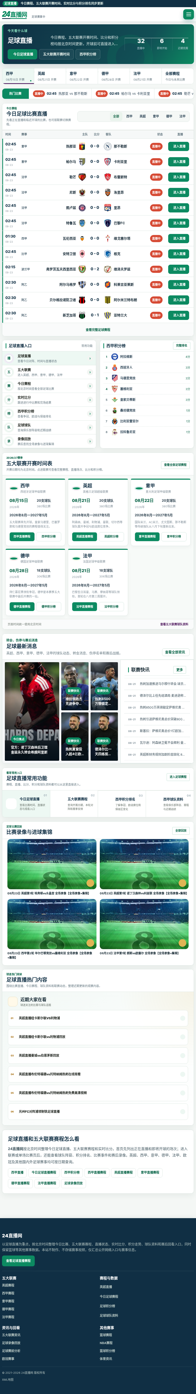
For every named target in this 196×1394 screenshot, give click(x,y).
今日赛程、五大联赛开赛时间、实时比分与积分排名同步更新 (53, 3)
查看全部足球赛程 (175, 465)
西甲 (129, 116)
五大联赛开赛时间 (56, 54)
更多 (179, 670)
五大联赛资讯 (11, 1335)
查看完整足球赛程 (98, 330)
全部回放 (181, 830)
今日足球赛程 (109, 1297)
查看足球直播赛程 (18, 1261)
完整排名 (181, 345)
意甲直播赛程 (147, 536)
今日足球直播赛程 (44, 1172)
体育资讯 (106, 1359)
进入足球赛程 (178, 777)
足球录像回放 (73, 1183)
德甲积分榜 (49, 606)
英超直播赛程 (84, 536)
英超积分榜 (111, 536)
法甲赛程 (8, 1317)
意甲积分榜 (174, 536)
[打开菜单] (188, 14)
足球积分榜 (107, 1306)
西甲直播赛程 (22, 536)
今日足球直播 (23, 54)
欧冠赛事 (8, 1359)
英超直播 (106, 1287)
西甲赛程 (8, 1293)
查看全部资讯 (175, 652)
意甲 (156, 116)
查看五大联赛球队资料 (174, 624)
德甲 (169, 116)
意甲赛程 (8, 1301)
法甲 (182, 116)
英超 (143, 116)
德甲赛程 (8, 1309)
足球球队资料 (109, 1315)
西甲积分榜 (88, 54)
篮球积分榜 (107, 1351)
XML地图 (8, 1379)
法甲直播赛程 (84, 606)
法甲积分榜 (111, 606)
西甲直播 (17, 1172)
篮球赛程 (106, 1335)
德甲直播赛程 (22, 606)
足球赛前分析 (11, 1351)
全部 (116, 116)
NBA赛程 (106, 1343)
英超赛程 (8, 1285)
